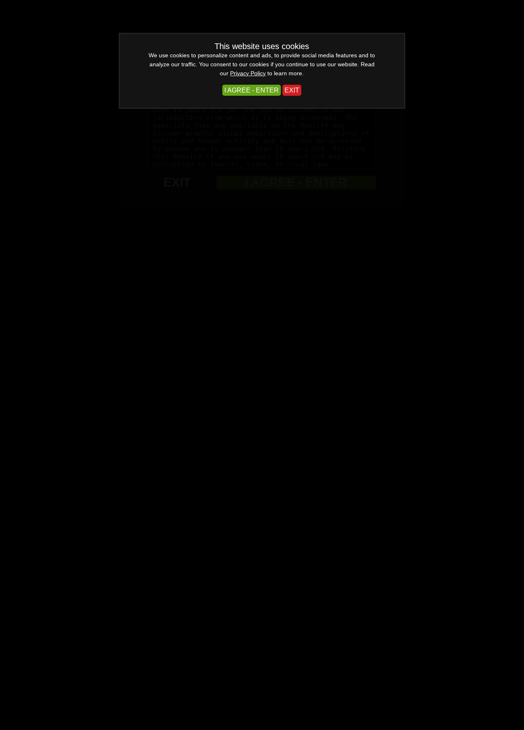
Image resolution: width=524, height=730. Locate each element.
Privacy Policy (248, 73)
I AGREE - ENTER (251, 90)
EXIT (292, 90)
